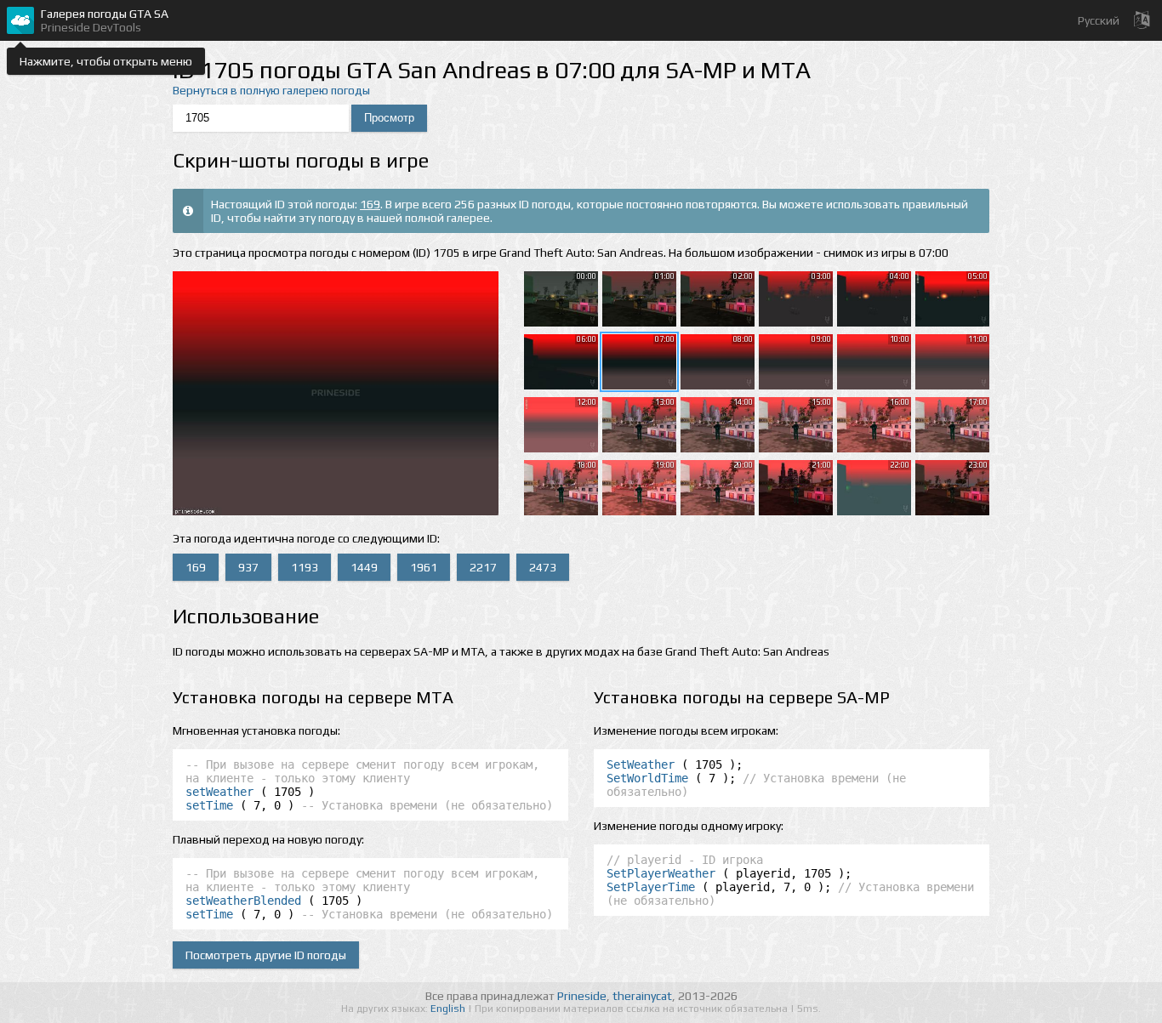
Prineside (582, 996)
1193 (304, 567)
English (449, 1008)
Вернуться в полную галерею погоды (271, 90)
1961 (423, 567)
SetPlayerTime (651, 887)
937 (248, 567)
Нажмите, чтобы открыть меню (106, 61)
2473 (542, 567)
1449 (364, 567)
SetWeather (641, 764)
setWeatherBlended (243, 900)
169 (370, 204)
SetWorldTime (647, 778)
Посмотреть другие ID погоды (265, 955)
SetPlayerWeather (661, 873)
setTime (209, 805)
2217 (483, 567)
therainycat (642, 996)
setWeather (219, 792)
